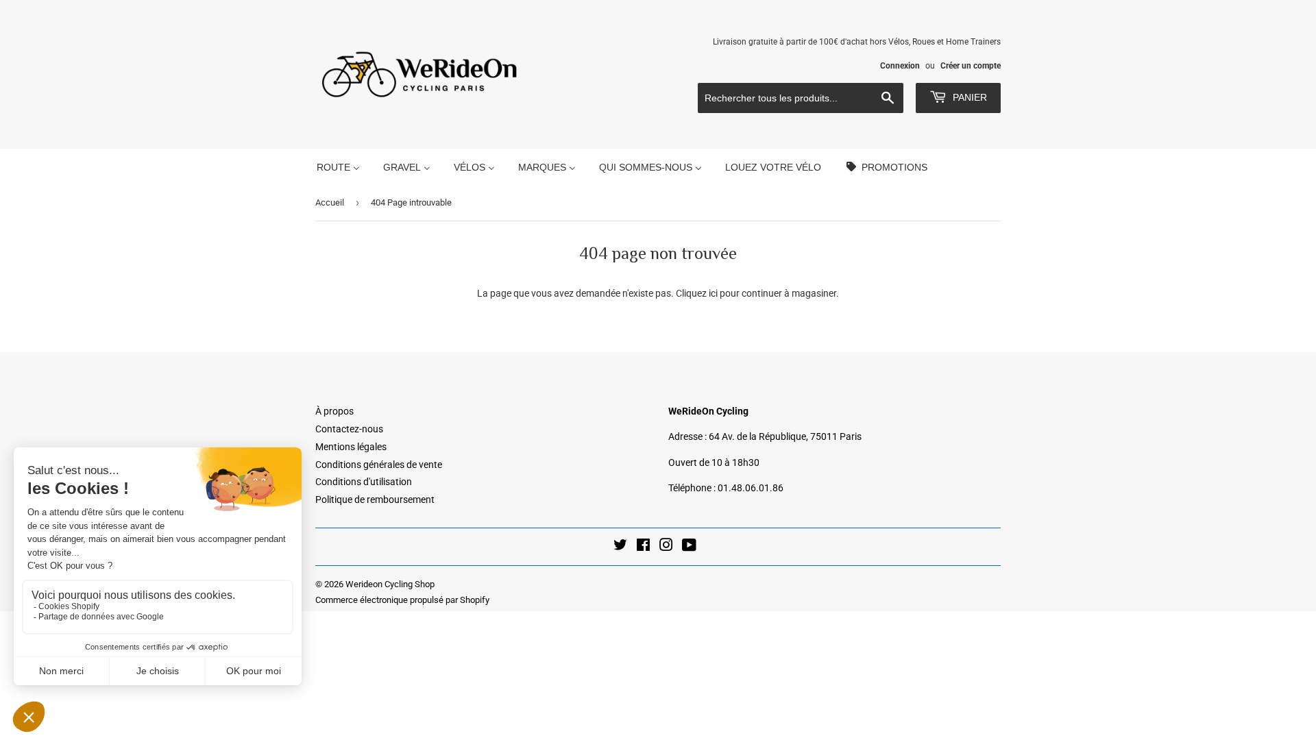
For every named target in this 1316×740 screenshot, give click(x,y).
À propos (334, 411)
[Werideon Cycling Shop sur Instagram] (666, 546)
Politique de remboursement (375, 499)
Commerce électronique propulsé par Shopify (402, 600)
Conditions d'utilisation (363, 481)
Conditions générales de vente (378, 464)
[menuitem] (338, 167)
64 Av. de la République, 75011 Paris (785, 436)
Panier (968, 97)
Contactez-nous (349, 428)
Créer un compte (970, 66)
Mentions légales (351, 446)
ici (713, 293)
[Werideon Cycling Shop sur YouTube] (689, 546)
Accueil (329, 202)
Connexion (900, 66)
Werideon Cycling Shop (390, 584)
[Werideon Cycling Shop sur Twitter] (620, 546)
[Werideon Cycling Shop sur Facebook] (643, 546)
